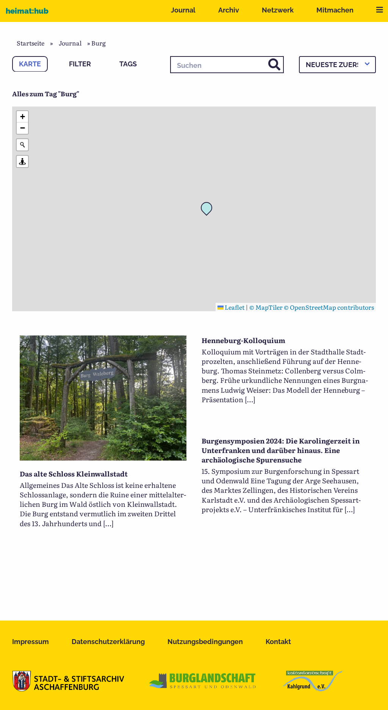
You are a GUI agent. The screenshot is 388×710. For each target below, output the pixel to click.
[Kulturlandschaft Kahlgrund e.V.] (312, 688)
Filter (80, 64)
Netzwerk (278, 10)
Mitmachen (335, 10)
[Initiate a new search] (22, 144)
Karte (30, 64)
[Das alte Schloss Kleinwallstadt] (103, 457)
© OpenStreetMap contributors (329, 307)
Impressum (30, 642)
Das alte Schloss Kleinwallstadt (74, 474)
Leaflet (234, 307)
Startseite (30, 42)
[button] (209, 210)
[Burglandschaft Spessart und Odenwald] (202, 688)
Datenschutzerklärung (108, 642)
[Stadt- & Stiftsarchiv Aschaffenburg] (68, 688)
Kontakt (278, 642)
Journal (183, 10)
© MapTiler (266, 307)
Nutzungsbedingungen (205, 642)
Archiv (228, 10)
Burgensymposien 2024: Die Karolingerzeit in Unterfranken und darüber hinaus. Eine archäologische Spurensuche (281, 450)
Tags (128, 64)
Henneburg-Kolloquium (243, 340)
